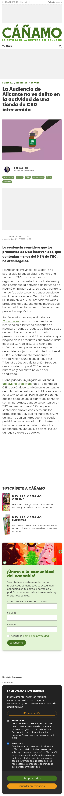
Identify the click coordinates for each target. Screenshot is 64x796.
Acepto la (30, 636)
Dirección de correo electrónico (28, 602)
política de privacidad (36, 636)
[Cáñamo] (32, 34)
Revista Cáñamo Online (27, 498)
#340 (27, 2)
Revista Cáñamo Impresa (27, 519)
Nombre (12, 613)
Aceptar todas (32, 778)
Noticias (21, 83)
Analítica (17, 743)
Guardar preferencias (32, 786)
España (35, 83)
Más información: (32, 713)
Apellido (12, 625)
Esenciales (18, 720)
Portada (7, 83)
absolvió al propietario (17, 383)
